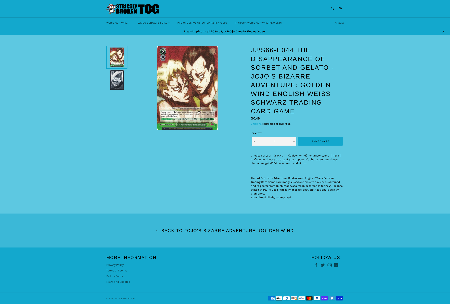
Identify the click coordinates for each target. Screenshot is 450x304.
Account (339, 22)
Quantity (257, 133)
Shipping (256, 123)
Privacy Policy (115, 265)
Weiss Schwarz (117, 22)
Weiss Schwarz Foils (153, 22)
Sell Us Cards (114, 276)
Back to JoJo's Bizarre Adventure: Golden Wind (227, 230)
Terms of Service (116, 270)
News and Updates (118, 281)
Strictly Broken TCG (125, 298)
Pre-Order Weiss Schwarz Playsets (202, 22)
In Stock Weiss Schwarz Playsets (258, 22)
